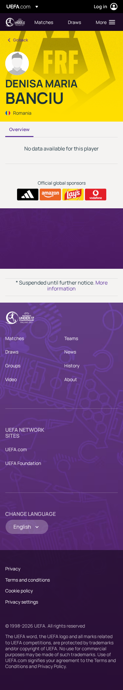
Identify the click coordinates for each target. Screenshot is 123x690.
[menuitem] (45, 22)
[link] (43, 22)
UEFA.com (16, 449)
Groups (12, 365)
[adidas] (27, 194)
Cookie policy (19, 590)
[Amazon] (50, 194)
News (70, 352)
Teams (71, 338)
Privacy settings (21, 602)
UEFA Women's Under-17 (15, 22)
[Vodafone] (95, 194)
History (71, 365)
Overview (19, 129)
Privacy (12, 568)
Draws (11, 352)
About (70, 379)
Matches (14, 338)
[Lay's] (73, 194)
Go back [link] (20, 40)
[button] (104, 22)
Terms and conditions (27, 580)
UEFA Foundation (23, 463)
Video (11, 379)
